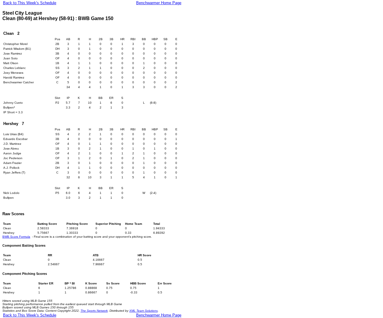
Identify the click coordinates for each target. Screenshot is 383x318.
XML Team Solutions (143, 310)
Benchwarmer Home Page (158, 3)
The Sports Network (94, 310)
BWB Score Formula (16, 236)
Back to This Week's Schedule (29, 3)
